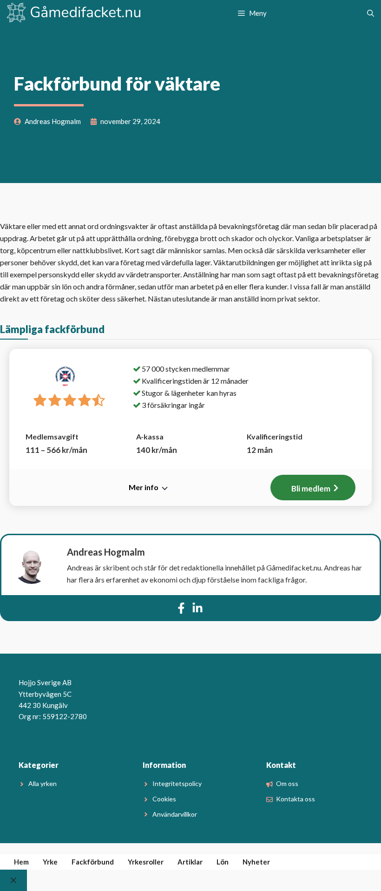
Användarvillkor (174, 814)
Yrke (50, 862)
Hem (21, 862)
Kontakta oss (295, 799)
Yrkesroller (146, 862)
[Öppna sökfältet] (370, 13)
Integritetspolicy (177, 783)
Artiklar (190, 862)
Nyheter (256, 862)
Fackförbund (93, 862)
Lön (223, 862)
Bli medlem (310, 488)
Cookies (164, 799)
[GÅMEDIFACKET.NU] (74, 13)
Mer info (143, 487)
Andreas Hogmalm (106, 551)
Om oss (287, 783)
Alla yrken (42, 783)
